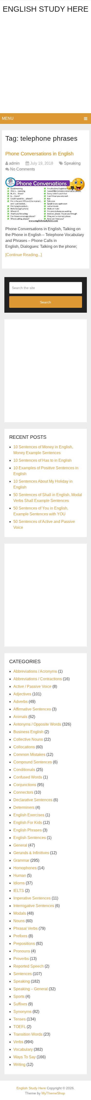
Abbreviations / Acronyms (35, 671)
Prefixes (20, 936)
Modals (19, 913)
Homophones (25, 868)
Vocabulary (23, 1049)
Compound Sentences (32, 762)
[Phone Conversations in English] (45, 199)
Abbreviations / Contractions (37, 679)
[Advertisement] (45, 65)
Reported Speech (28, 966)
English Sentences (29, 838)
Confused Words (27, 777)
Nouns (19, 921)
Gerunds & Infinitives (31, 853)
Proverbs (21, 959)
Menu (8, 118)
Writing (19, 1064)
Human (19, 875)
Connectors (23, 792)
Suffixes (20, 1004)
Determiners (23, 807)
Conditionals (24, 770)
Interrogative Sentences (33, 906)
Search (45, 302)
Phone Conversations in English (39, 153)
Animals (20, 717)
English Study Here (45, 9)
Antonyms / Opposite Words (37, 724)
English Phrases (27, 830)
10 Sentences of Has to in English (42, 460)
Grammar (21, 860)
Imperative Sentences (32, 898)
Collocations (24, 747)
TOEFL (19, 1027)
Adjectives (22, 694)
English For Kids (27, 822)
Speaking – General (30, 989)
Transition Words (27, 1034)
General (20, 845)
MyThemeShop (53, 1093)
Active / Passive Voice (32, 686)
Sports (19, 996)
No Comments (22, 169)
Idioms (19, 883)
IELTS (18, 891)
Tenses (19, 1019)
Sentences (22, 974)
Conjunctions (24, 785)
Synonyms (22, 1012)
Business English (28, 732)
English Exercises (28, 815)
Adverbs (20, 702)
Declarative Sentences (32, 800)
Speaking (72, 163)
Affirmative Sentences (32, 709)
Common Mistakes (29, 754)
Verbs (18, 1042)
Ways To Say (24, 1057)
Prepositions (24, 943)
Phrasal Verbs (25, 928)
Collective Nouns (28, 739)
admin (14, 163)
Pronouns (21, 951)
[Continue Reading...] (23, 255)
